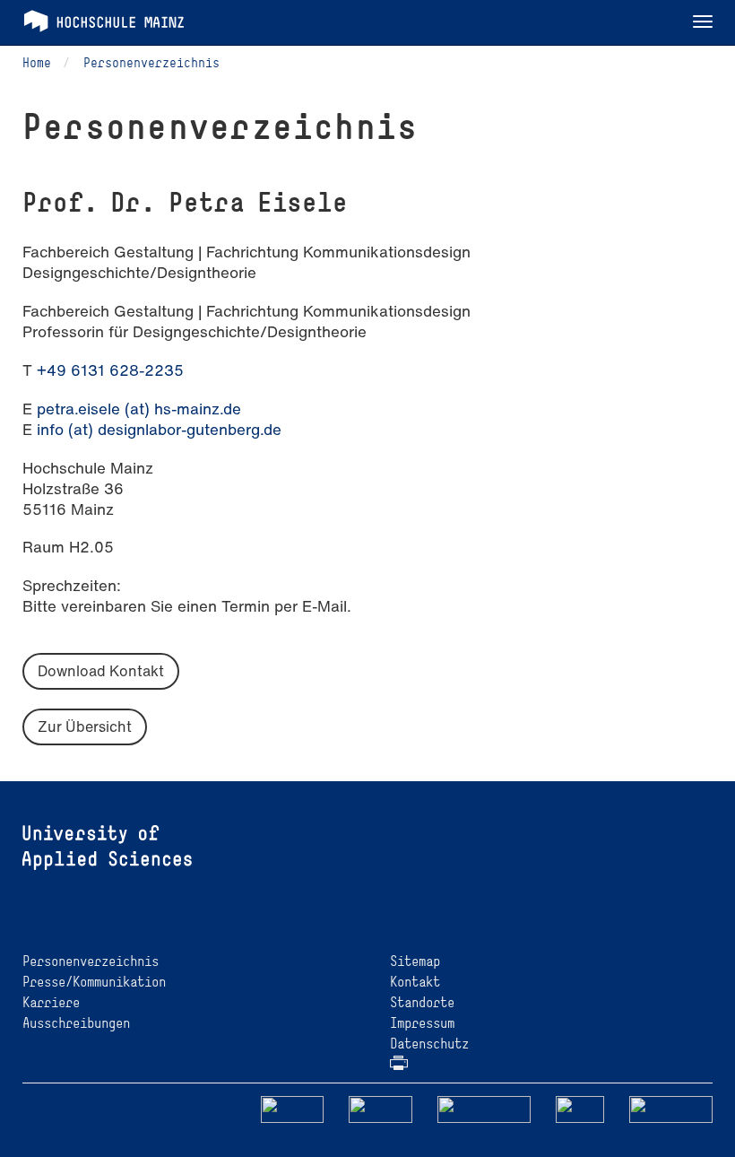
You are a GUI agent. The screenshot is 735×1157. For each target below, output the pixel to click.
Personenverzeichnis (151, 62)
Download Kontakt (101, 671)
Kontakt (415, 981)
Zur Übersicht (85, 726)
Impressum (422, 1022)
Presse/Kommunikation (94, 981)
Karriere (51, 1002)
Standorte (422, 1002)
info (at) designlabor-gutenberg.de (159, 429)
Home (36, 62)
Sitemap (415, 961)
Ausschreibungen (76, 1022)
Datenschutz (429, 1043)
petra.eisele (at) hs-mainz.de (139, 408)
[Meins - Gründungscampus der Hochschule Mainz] (380, 1108)
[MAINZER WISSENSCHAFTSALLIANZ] (484, 1108)
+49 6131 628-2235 (110, 370)
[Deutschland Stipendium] (292, 1108)
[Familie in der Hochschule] (671, 1108)
